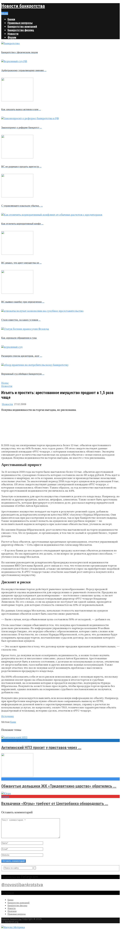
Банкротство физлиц (21, 30)
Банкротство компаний (22, 26)
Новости (13, 34)
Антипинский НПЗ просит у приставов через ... (41, 747)
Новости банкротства (23, 6)
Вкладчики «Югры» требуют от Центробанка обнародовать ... (54, 803)
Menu (4, 13)
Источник (7, 716)
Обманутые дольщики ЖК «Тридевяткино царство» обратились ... (58, 786)
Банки (11, 19)
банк (13, 721)
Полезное (12, 911)
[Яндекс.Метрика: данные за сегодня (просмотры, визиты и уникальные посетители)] (13, 927)
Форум (12, 37)
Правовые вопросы (20, 23)
